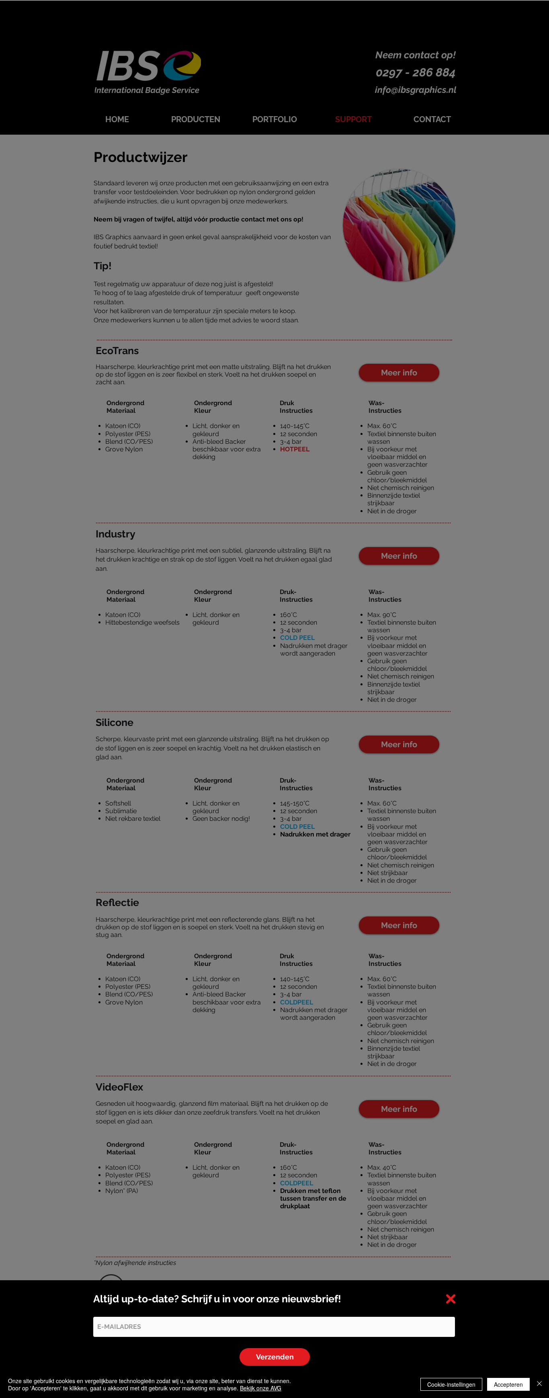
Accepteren (508, 1384)
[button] (450, 1299)
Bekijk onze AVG (260, 1388)
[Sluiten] (539, 1384)
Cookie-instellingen (451, 1384)
